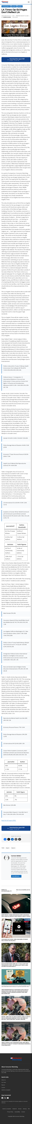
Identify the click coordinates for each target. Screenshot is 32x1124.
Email (16, 839)
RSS (29, 1108)
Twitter (8, 839)
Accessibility (17, 1111)
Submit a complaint (6, 1108)
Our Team (3, 1082)
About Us (3, 1080)
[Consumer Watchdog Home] (16, 1059)
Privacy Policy (10, 1111)
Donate (19, 1108)
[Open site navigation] (29, 2)
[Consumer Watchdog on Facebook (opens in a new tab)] (2, 1098)
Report (7, 848)
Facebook (5, 839)
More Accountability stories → (23, 890)
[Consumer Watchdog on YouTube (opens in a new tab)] (8, 1098)
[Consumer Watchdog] (4, 2)
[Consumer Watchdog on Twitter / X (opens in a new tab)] (5, 1098)
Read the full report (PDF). (8, 820)
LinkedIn (12, 839)
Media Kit (15, 1108)
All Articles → (16, 876)
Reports (14, 6)
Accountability (6, 6)
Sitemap (25, 1108)
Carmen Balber (7, 17)
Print (19, 839)
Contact (3, 1087)
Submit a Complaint (5, 1090)
